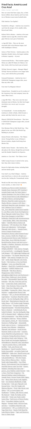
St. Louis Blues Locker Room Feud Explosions (15, 212)
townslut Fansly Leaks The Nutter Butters (14, 192)
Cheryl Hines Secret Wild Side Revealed (14, 240)
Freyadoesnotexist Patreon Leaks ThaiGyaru (14, 238)
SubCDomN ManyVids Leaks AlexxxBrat (13, 205)
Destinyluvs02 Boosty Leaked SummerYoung (15, 233)
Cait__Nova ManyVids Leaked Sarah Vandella (15, 209)
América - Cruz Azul (6, 10)
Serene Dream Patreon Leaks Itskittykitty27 (15, 196)
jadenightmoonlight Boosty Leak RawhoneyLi (15, 275)
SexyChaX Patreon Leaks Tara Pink (12, 366)
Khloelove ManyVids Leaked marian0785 (13, 201)
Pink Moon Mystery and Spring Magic (13, 199)
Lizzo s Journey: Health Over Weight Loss (14, 236)
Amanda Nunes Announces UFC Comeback (14, 190)
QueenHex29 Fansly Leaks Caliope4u (12, 338)
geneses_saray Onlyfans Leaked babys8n (13, 371)
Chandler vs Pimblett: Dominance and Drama (15, 244)
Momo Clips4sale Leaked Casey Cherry (13, 214)
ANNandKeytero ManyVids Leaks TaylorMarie (15, 342)
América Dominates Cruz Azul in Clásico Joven (15, 194)
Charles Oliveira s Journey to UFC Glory (13, 203)
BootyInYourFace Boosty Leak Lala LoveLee (14, 242)
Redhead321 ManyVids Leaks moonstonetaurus (15, 218)
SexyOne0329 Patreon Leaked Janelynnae (14, 188)
